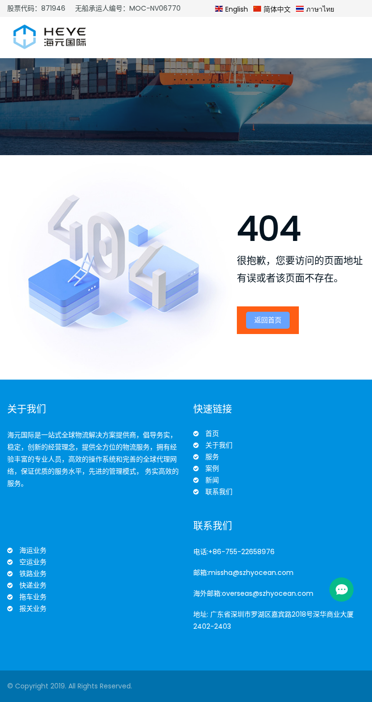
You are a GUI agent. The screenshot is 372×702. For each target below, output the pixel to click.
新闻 (212, 480)
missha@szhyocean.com (251, 572)
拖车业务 (32, 597)
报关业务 (32, 608)
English (235, 9)
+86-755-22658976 (241, 552)
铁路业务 (32, 573)
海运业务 (32, 550)
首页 (212, 433)
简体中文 (276, 9)
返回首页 (267, 320)
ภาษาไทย (319, 9)
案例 (212, 468)
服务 (212, 457)
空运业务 (32, 562)
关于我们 (218, 445)
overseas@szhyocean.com (267, 593)
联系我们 (218, 491)
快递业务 (32, 585)
